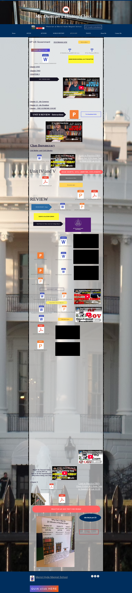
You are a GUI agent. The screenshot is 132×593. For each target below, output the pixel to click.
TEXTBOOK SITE (60, 42)
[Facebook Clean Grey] (92, 576)
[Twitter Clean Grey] (95, 576)
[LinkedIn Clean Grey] (98, 576)
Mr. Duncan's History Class (63, 16)
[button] (81, 59)
